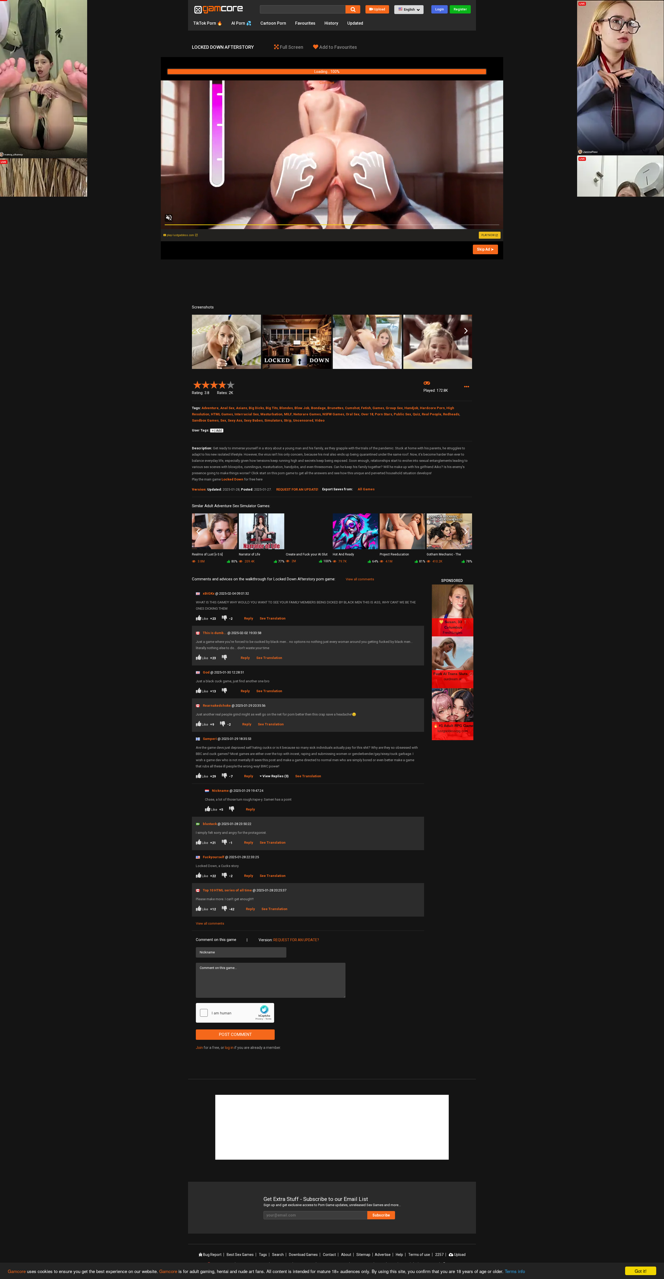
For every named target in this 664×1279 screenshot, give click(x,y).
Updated (355, 23)
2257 (439, 1254)
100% (327, 561)
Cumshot (352, 408)
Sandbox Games (205, 420)
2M (293, 561)
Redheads (451, 414)
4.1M (388, 561)
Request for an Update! (297, 489)
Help (399, 1254)
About (346, 1254)
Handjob (411, 408)
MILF (288, 414)
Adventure (210, 408)
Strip (288, 420)
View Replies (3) (275, 776)
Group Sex (394, 408)
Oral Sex (352, 414)
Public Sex (402, 414)
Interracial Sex (246, 414)
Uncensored (303, 420)
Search (278, 1254)
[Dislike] (225, 658)
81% (422, 561)
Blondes (286, 408)
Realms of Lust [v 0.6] (207, 554)
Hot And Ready (343, 554)
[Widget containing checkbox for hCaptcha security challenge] (235, 1013)
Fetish (366, 408)
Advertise (383, 1254)
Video (319, 420)
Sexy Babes (253, 420)
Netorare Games (307, 414)
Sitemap (363, 1254)
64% (375, 561)
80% (234, 561)
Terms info (515, 1271)
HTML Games (222, 414)
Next (466, 331)
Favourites (305, 23)
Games (378, 408)
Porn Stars (383, 414)
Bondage (318, 408)
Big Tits (272, 408)
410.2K (437, 561)
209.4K (249, 561)
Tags (263, 1254)
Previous (198, 331)
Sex (223, 420)
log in (229, 1048)
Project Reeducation (394, 554)
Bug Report (212, 1254)
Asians (241, 408)
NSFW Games (333, 414)
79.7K (342, 561)
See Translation (273, 618)
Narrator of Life (249, 554)
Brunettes (335, 408)
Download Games (303, 1254)
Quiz (416, 414)
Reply (248, 618)
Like (208, 619)
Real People (431, 414)
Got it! (641, 1271)
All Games (366, 489)
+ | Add (217, 430)
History (331, 23)
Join (199, 1048)
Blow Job (301, 408)
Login (439, 9)
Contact (329, 1254)
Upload (379, 9)
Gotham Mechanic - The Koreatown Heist (444, 555)
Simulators (273, 420)
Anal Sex (227, 408)
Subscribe (381, 1215)
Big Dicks (256, 408)
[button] (409, 9)
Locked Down (232, 479)
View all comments (360, 579)
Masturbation (271, 414)
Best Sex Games (240, 1254)
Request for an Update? (296, 940)
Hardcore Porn (432, 408)
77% (281, 561)
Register (460, 9)
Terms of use (419, 1254)
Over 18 (367, 414)
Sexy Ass (235, 420)
